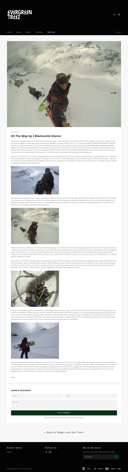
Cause (9, 32)
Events (28, 32)
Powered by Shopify (26, 468)
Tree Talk (51, 32)
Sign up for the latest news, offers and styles (99, 452)
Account (118, 32)
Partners (39, 32)
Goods (18, 32)
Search (9, 452)
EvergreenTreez (16, 468)
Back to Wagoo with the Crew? (65, 432)
